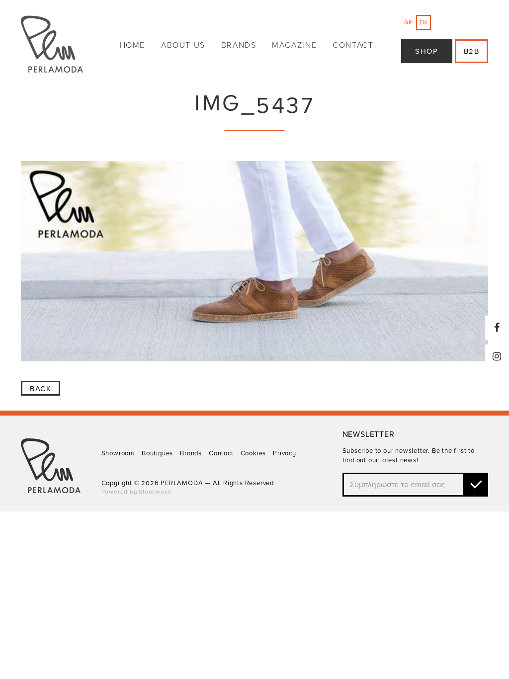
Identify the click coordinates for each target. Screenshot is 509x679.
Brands (238, 45)
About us (183, 45)
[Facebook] (497, 328)
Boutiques (157, 453)
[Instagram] (497, 356)
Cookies (253, 453)
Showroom (118, 453)
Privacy (284, 453)
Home (132, 45)
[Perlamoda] (52, 45)
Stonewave (155, 491)
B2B (472, 51)
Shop (426, 51)
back (40, 388)
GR (408, 22)
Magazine (294, 45)
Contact (353, 45)
